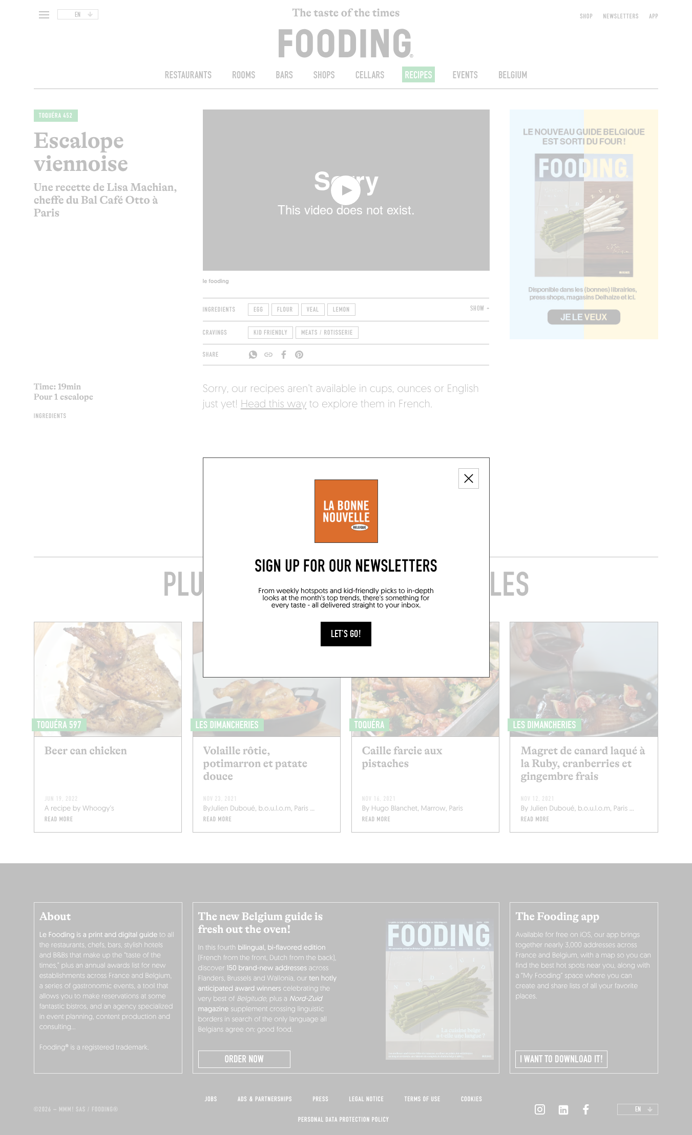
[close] (468, 478)
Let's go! (346, 634)
